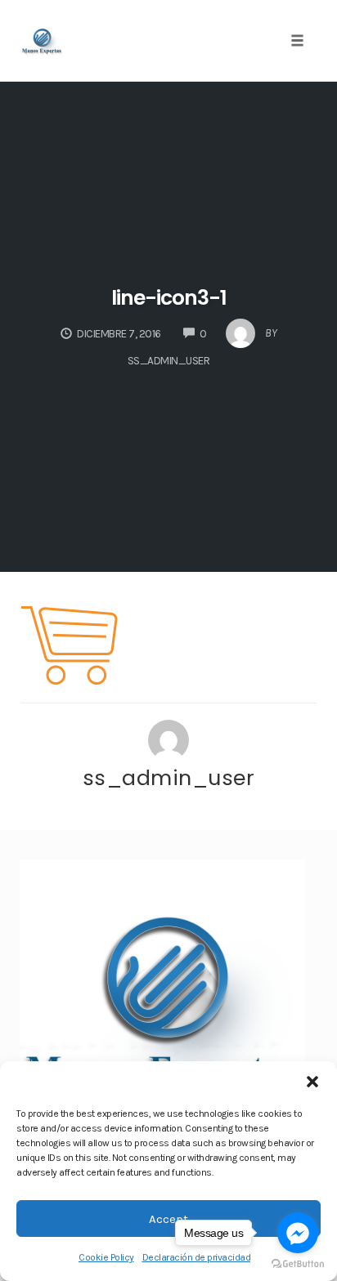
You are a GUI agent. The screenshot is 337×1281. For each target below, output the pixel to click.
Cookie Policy (106, 1257)
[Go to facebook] (297, 1232)
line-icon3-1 (169, 297)
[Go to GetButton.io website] (298, 1264)
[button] (312, 1081)
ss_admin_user (169, 777)
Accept (168, 1219)
